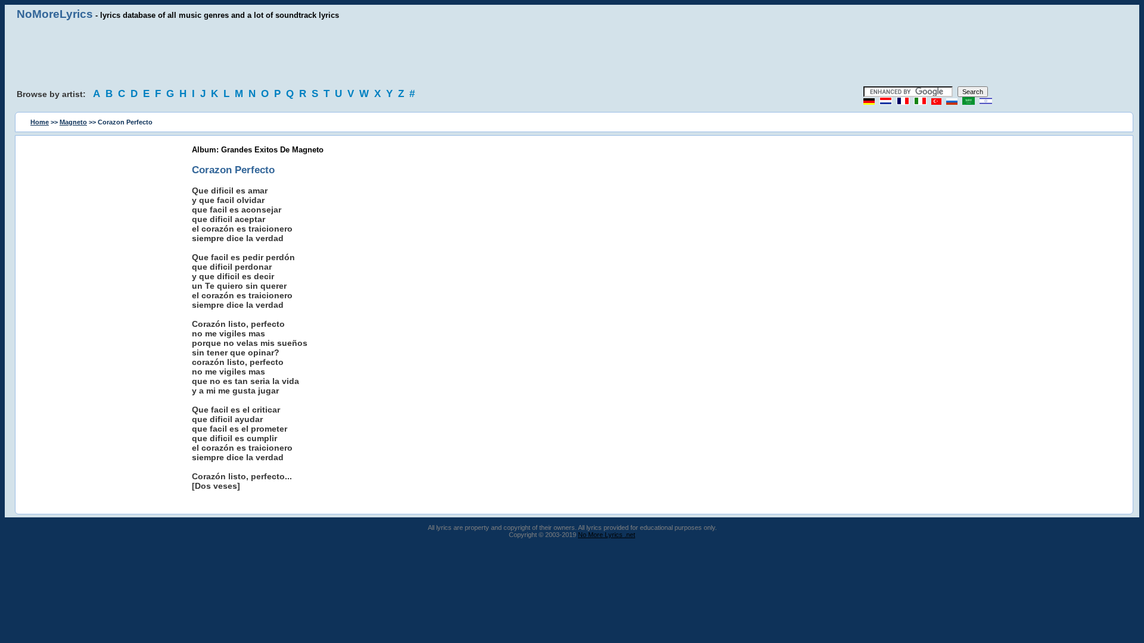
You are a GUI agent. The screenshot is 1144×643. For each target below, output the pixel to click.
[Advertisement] (572, 53)
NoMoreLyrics (55, 14)
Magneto (73, 122)
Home (39, 122)
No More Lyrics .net (606, 534)
